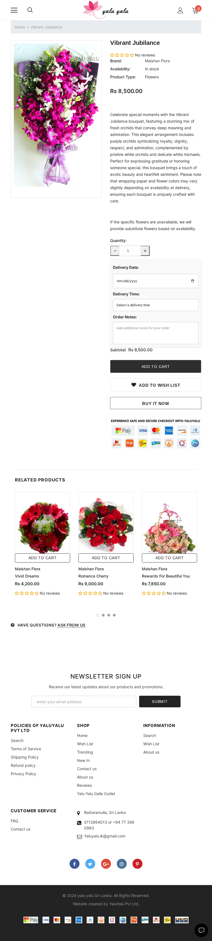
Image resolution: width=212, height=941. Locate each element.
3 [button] (108, 615)
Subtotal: (118, 349)
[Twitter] (90, 864)
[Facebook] (75, 864)
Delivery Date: (126, 267)
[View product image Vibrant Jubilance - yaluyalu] (56, 115)
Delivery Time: (126, 294)
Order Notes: (125, 316)
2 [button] (103, 615)
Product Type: (123, 76)
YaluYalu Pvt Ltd (123, 903)
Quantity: (118, 240)
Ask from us (71, 625)
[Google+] (106, 864)
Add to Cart (42, 558)
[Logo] (106, 10)
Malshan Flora (157, 60)
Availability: (120, 68)
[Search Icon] (30, 10)
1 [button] (97, 615)
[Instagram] (122, 864)
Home (20, 27)
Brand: (116, 60)
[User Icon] (180, 10)
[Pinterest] (137, 864)
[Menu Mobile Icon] (14, 10)
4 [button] (114, 615)
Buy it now (155, 403)
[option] (56, 115)
